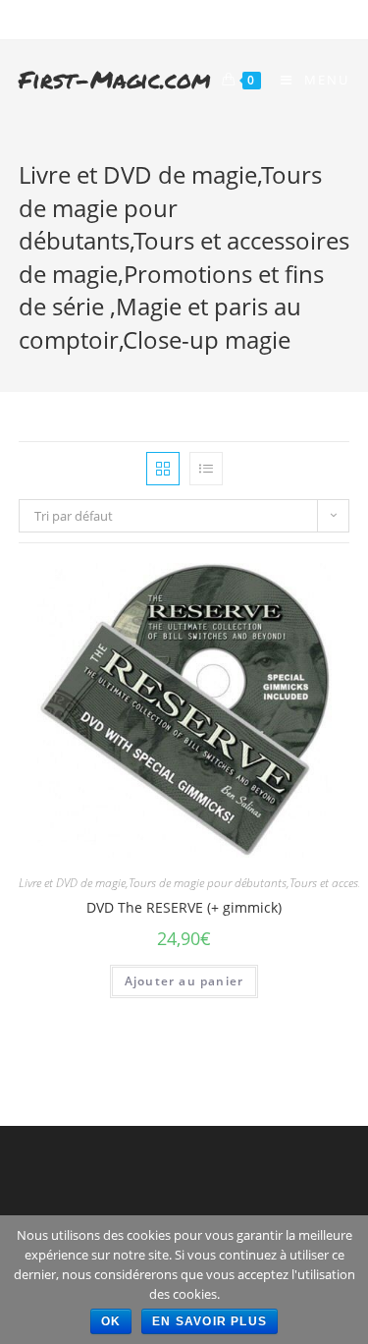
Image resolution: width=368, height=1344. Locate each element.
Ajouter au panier (184, 981)
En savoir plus (209, 1321)
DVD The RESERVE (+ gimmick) (184, 907)
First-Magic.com (115, 79)
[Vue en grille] (163, 468)
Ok (111, 1321)
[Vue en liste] (206, 468)
